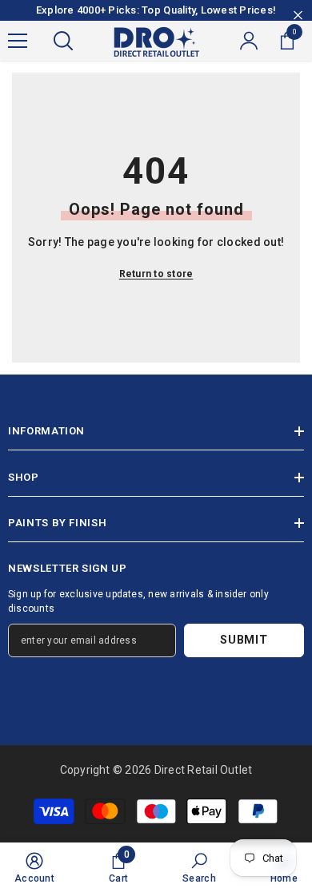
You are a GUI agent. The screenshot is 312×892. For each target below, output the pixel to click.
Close (298, 16)
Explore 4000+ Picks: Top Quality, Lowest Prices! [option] (156, 10)
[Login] (248, 40)
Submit (243, 640)
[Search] (63, 40)
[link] (34, 867)
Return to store (156, 273)
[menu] (17, 40)
